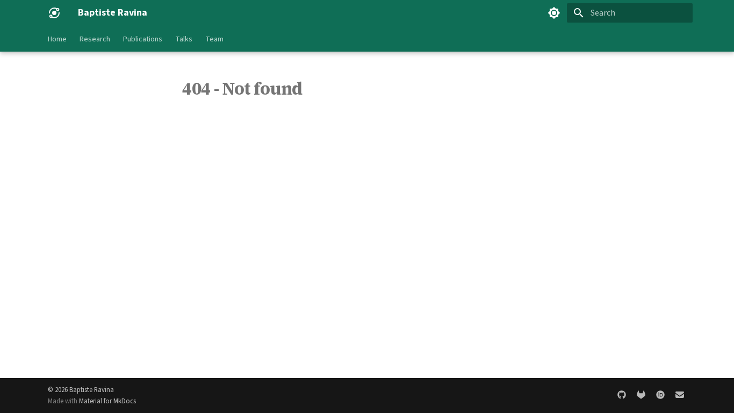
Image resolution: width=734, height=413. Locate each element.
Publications (142, 39)
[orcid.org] (660, 395)
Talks (183, 39)
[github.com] (621, 395)
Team (214, 39)
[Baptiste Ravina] (54, 13)
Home (57, 39)
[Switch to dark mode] (554, 13)
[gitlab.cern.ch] (641, 395)
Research (95, 39)
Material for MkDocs (107, 401)
